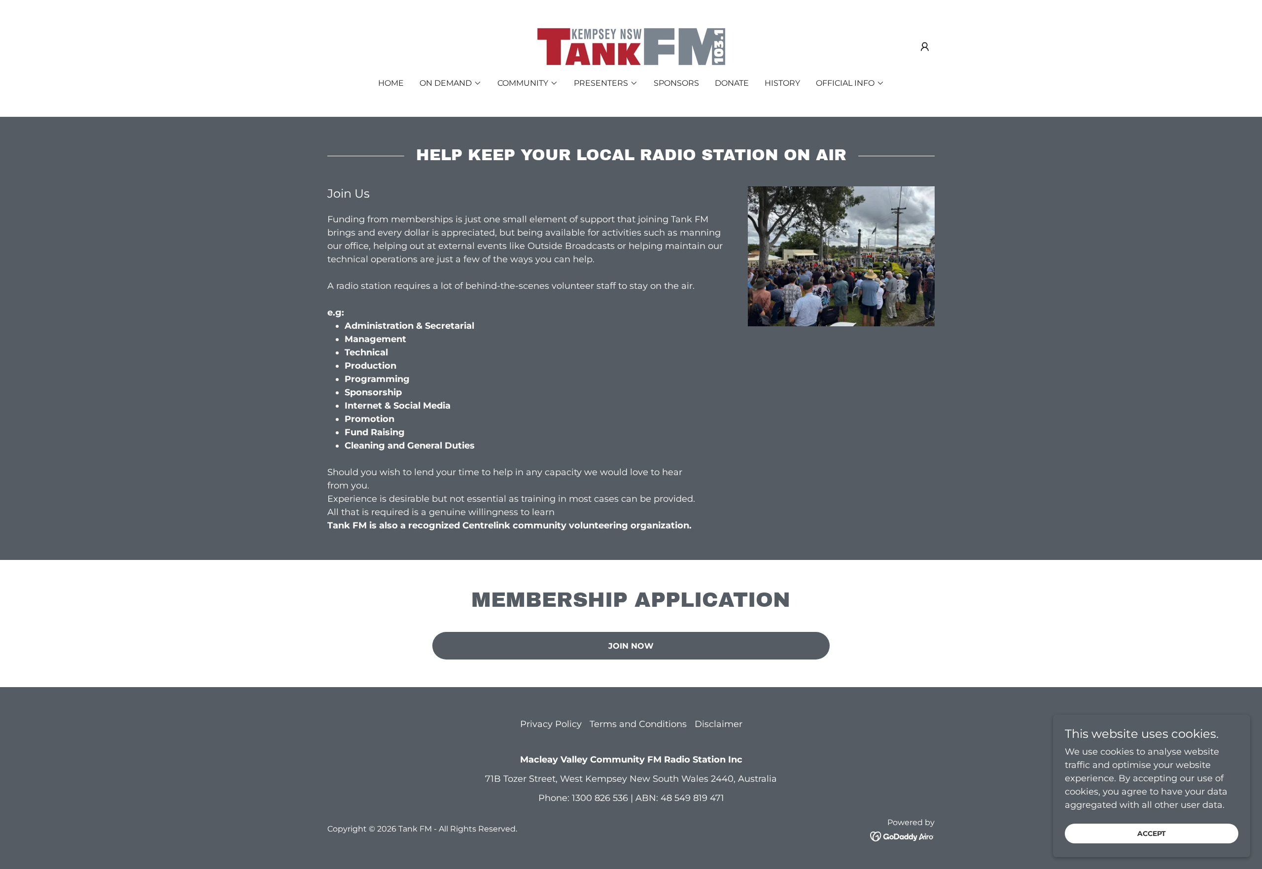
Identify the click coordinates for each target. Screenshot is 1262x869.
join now (631, 646)
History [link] (782, 83)
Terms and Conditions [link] (638, 724)
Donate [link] (732, 83)
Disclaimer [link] (718, 724)
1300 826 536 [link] (600, 798)
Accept (1151, 833)
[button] (925, 47)
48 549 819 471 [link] (692, 798)
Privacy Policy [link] (551, 724)
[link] (630, 45)
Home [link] (391, 83)
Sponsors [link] (676, 83)
